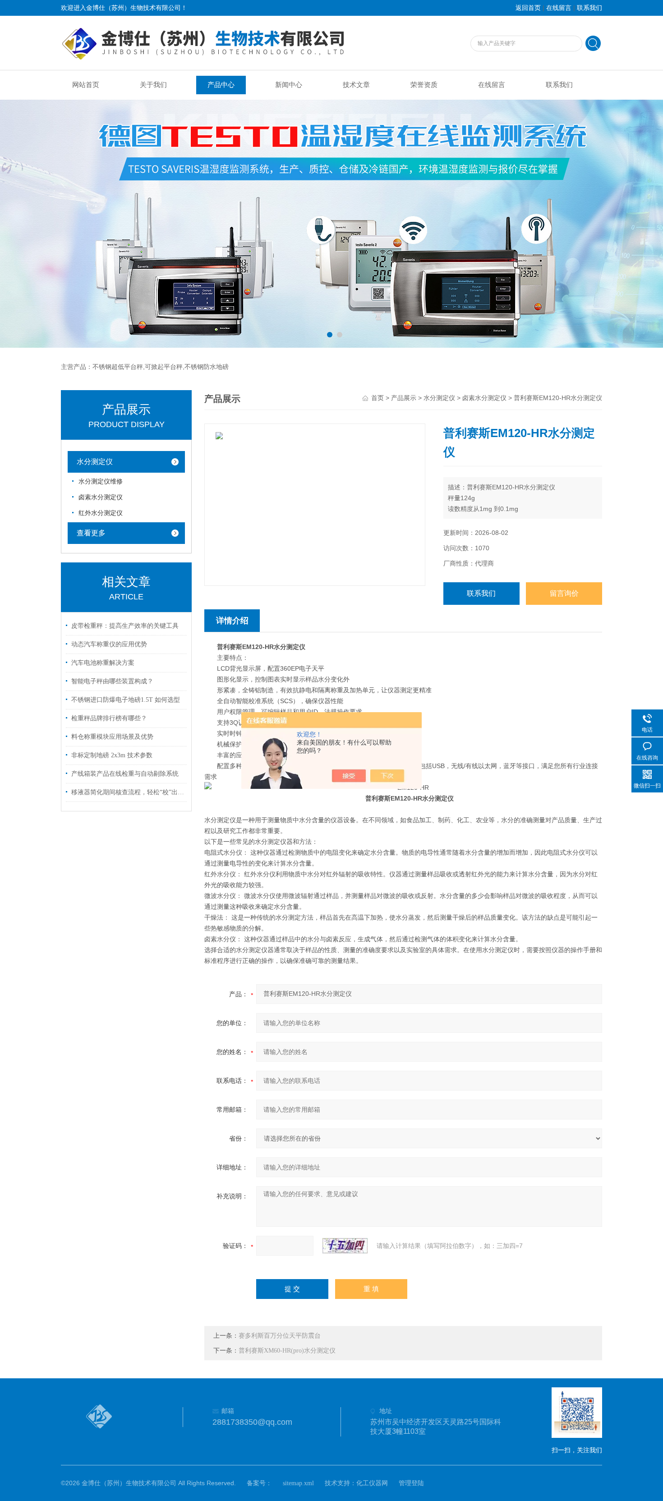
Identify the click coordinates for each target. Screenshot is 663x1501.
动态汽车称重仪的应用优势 (109, 644)
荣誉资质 (423, 84)
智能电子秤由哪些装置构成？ (112, 681)
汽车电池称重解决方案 (102, 662)
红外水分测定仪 (100, 513)
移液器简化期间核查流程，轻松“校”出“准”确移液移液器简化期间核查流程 (127, 792)
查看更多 (91, 533)
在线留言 (558, 8)
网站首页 (85, 84)
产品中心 (221, 84)
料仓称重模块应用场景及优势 (112, 736)
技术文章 (356, 84)
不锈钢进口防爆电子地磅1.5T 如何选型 (125, 699)
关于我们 (153, 84)
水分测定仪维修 (100, 481)
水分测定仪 (95, 461)
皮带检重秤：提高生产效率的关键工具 (125, 625)
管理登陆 (411, 1483)
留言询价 (564, 593)
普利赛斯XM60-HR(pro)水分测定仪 (287, 1350)
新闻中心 (288, 84)
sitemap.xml (298, 1483)
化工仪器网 (372, 1483)
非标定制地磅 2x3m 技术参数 (111, 755)
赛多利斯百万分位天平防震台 (280, 1335)
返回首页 (528, 8)
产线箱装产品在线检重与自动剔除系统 (125, 773)
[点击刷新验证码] (345, 1245)
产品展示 (403, 398)
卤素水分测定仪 (100, 497)
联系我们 (589, 8)
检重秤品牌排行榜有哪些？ (109, 718)
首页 (377, 398)
